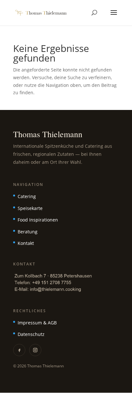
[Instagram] (35, 350)
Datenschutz (31, 334)
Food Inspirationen (38, 220)
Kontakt (26, 243)
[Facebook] (19, 350)
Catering (27, 196)
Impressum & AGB (37, 323)
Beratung (27, 232)
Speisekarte (30, 208)
